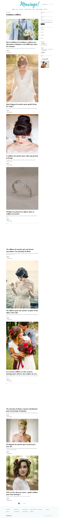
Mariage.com (9, 515)
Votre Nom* (42, 32)
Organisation (31, 511)
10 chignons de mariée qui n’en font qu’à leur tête (20, 445)
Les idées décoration (16, 511)
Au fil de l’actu (8, 509)
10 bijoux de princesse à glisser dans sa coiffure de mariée (20, 212)
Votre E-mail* (42, 35)
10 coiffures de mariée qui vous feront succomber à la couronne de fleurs (19, 250)
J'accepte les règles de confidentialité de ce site (47, 22)
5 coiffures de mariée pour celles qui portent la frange (22, 157)
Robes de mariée (16, 509)
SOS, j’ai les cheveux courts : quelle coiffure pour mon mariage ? (22, 493)
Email (41, 18)
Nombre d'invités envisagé (44, 44)
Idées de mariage (40, 509)
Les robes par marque (25, 509)
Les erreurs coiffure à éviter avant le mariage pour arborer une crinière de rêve (21, 372)
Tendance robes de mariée (33, 509)
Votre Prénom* (42, 29)
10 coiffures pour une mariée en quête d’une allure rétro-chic (22, 311)
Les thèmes (47, 509)
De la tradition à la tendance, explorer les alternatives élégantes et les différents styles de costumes (21, 44)
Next (24, 503)
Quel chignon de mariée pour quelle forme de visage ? (21, 105)
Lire (7, 50)
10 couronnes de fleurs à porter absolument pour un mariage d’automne (21, 410)
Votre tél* (42, 38)
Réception (7, 511)
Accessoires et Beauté (25, 511)
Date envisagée (42, 41)
